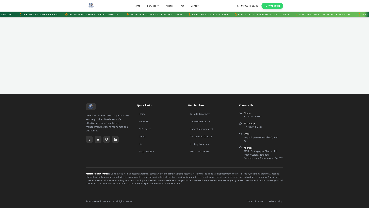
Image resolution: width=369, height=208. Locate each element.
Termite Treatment (200, 114)
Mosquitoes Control (201, 136)
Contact (195, 5)
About (169, 5)
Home (137, 5)
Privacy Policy (146, 151)
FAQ (181, 5)
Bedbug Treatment (200, 144)
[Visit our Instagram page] (98, 139)
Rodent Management (201, 129)
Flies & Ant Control (200, 151)
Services (151, 5)
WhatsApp (274, 5)
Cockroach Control (200, 121)
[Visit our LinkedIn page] (115, 139)
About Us (144, 121)
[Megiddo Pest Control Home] (91, 5)
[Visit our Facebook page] (89, 139)
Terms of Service (255, 201)
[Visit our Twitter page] (106, 139)
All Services (145, 129)
